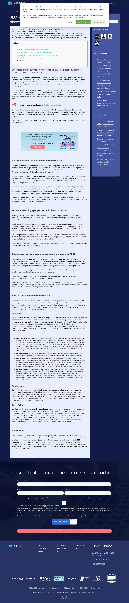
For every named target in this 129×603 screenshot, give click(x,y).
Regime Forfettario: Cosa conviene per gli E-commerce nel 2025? (106, 103)
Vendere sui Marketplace (54, 105)
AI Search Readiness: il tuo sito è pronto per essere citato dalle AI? (105, 132)
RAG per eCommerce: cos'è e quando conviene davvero (105, 162)
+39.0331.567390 (98, 564)
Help (77, 548)
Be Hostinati (61, 545)
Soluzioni (41, 545)
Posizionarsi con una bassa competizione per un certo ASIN (37, 55)
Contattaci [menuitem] (111, 3)
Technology (42, 548)
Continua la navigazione (84, 22)
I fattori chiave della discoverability (29, 58)
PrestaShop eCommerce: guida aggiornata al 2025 (106, 94)
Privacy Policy (95, 588)
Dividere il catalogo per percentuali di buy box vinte (35, 52)
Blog (58, 551)
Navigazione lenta (99, 22)
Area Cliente (61, 548)
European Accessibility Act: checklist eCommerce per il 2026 (105, 141)
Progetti (41, 551)
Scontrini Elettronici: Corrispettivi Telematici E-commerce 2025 (105, 62)
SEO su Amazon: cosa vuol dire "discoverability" (33, 49)
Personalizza (68, 22)
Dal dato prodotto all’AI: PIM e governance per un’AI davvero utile (106, 124)
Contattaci (80, 545)
